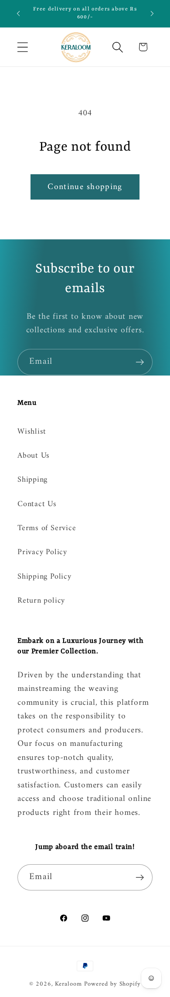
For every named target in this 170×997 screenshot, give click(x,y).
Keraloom (68, 984)
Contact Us (37, 504)
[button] (22, 46)
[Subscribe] (139, 362)
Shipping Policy (44, 577)
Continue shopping (85, 186)
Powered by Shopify (112, 984)
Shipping (32, 480)
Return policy (41, 601)
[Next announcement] (152, 13)
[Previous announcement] (18, 13)
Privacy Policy (42, 552)
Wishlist (31, 432)
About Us (33, 456)
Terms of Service (46, 528)
